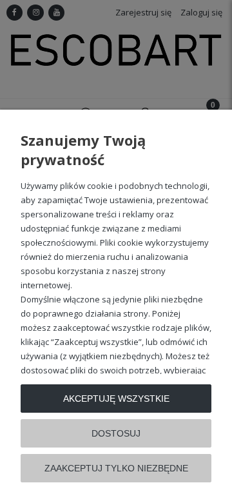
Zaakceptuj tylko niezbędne (116, 468)
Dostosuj (116, 433)
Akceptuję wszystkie (116, 398)
